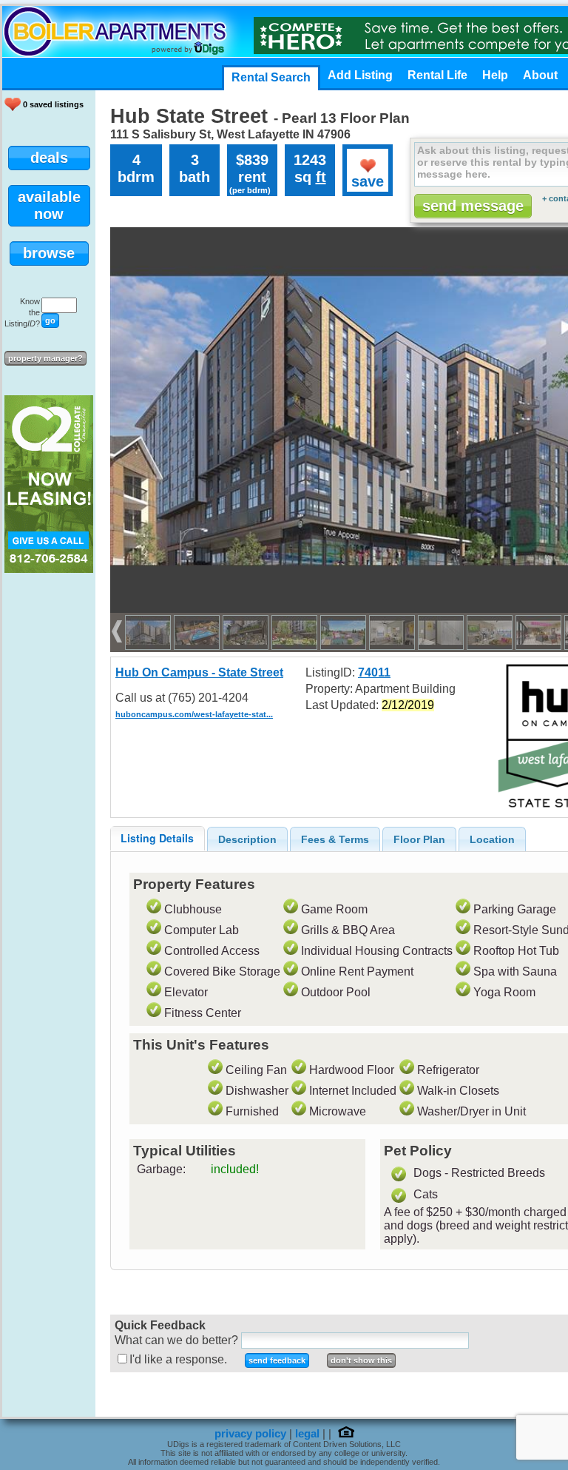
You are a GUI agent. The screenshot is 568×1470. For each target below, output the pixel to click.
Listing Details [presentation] (157, 837)
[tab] (157, 838)
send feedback (276, 1360)
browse (49, 253)
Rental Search (271, 77)
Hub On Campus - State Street (199, 672)
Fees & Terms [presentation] (335, 839)
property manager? (45, 358)
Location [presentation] (492, 839)
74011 (374, 672)
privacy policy (250, 1434)
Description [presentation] (247, 839)
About (540, 75)
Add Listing (360, 75)
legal (307, 1434)
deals (49, 158)
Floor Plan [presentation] (419, 839)
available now (49, 205)
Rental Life (437, 75)
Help (495, 75)
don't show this (361, 1360)
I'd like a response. (178, 1359)
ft (321, 177)
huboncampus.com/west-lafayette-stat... (194, 714)
